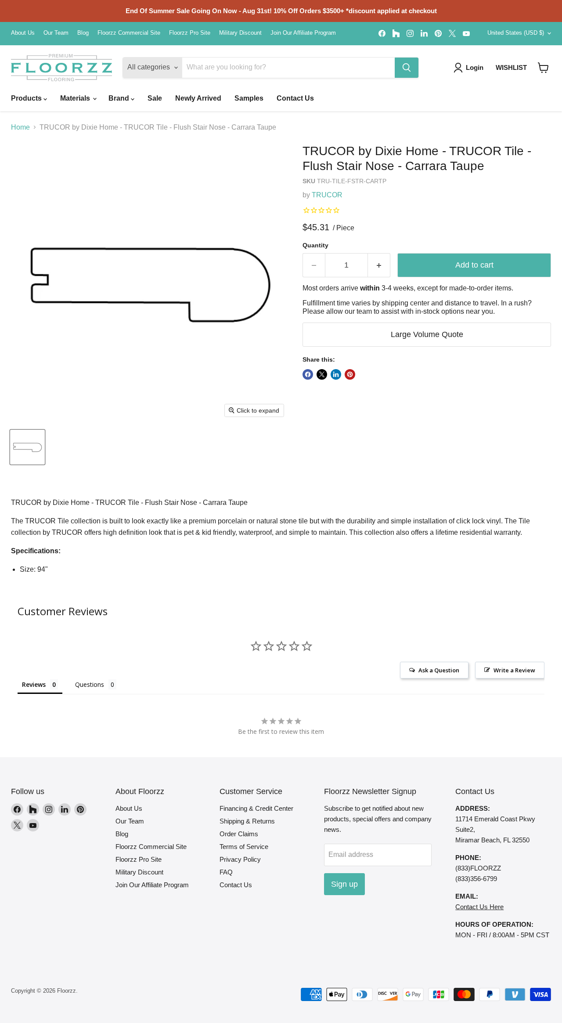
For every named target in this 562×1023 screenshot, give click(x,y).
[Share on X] (322, 374)
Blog (83, 33)
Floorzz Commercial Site (128, 33)
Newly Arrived (198, 98)
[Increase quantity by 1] (379, 265)
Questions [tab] (89, 684)
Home (20, 127)
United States (515, 32)
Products (27, 98)
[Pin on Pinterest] (350, 374)
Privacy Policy (240, 859)
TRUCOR (327, 195)
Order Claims (239, 834)
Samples (248, 98)
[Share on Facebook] (308, 374)
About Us (23, 33)
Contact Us (295, 98)
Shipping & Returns (247, 821)
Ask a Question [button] (438, 670)
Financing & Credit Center (256, 808)
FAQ (226, 872)
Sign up (344, 884)
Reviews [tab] (34, 684)
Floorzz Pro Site (189, 33)
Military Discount (240, 33)
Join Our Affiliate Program (303, 33)
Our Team (55, 33)
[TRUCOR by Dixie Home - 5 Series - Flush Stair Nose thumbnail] (27, 447)
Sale (155, 98)
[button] (543, 67)
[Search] (406, 68)
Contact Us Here (479, 907)
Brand (119, 98)
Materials (76, 98)
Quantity (315, 245)
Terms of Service (244, 846)
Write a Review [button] (514, 670)
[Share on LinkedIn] (336, 374)
